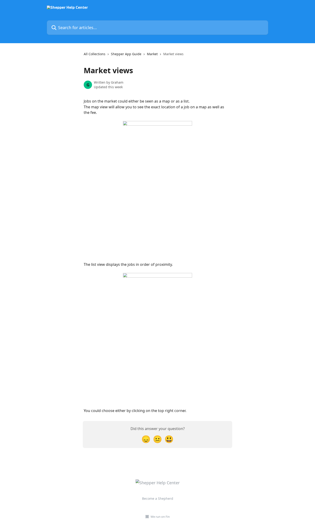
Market (152, 54)
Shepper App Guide (126, 54)
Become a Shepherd (157, 498)
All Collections (94, 54)
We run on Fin (160, 517)
